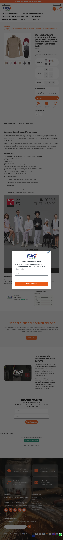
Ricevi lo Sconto (31, 284)
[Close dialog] (48, 252)
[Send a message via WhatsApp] (60, 534)
